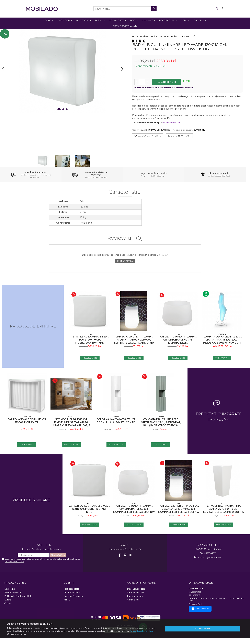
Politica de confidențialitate (141, 631)
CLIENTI (69, 582)
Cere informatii (180, 135)
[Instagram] (130, 555)
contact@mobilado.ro (210, 557)
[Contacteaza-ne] (217, 8)
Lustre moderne (135, 596)
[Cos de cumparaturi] (222, 8)
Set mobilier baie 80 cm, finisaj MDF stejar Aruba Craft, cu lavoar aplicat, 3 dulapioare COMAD (71, 422)
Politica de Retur (72, 592)
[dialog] (125, 628)
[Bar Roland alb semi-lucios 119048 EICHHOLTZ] (27, 393)
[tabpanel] (62, 71)
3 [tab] (67, 109)
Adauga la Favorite (149, 135)
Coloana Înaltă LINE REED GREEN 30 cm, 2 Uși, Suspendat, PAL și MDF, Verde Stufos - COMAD (161, 422)
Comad (71, 417)
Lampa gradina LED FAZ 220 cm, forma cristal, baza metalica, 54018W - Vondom (222, 339)
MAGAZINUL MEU (15, 582)
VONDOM (222, 334)
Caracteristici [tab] (125, 192)
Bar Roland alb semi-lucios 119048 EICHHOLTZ (27, 421)
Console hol (133, 599)
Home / (136, 36)
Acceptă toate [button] (202, 628)
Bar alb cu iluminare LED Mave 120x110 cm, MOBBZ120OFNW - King (90, 339)
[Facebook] (119, 555)
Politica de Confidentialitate (18, 596)
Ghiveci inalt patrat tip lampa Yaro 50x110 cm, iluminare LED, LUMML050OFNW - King (223, 509)
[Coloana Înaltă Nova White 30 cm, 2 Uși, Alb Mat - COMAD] (116, 393)
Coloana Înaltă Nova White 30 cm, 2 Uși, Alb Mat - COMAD (116, 421)
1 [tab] (59, 109)
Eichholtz (27, 417)
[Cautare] (154, 8)
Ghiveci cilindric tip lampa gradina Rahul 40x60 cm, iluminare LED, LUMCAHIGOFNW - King (134, 339)
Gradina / (154, 36)
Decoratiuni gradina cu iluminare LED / (177, 36)
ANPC (67, 599)
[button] (83, 634)
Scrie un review (125, 261)
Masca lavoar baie (136, 589)
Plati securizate (71, 589)
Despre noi (9, 589)
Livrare (7, 599)
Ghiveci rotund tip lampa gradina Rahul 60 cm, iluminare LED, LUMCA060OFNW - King (177, 339)
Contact (8, 603)
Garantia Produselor (73, 596)
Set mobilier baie (135, 592)
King (90, 334)
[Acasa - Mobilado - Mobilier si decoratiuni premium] (42, 9)
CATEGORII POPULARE (141, 582)
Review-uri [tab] (125, 238)
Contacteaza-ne (202, 609)
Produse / (144, 36)
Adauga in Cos (168, 82)
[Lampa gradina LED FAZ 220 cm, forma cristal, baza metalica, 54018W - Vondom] (221, 311)
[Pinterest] (125, 555)
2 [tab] (63, 109)
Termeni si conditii (13, 592)
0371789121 (210, 553)
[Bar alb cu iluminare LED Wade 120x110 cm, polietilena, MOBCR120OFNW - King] (62, 71)
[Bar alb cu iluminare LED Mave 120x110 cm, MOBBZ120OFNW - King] (90, 311)
